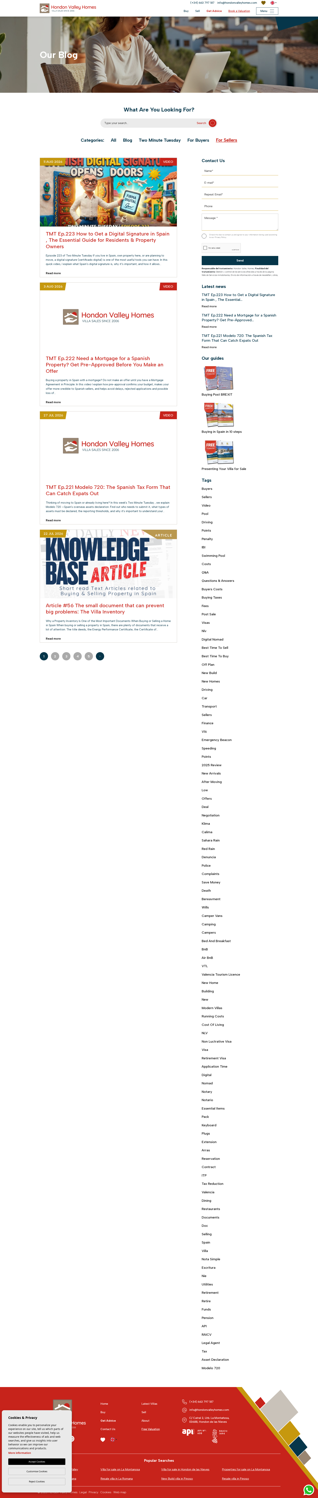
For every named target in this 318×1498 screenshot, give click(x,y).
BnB (205, 949)
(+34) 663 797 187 (202, 2)
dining (206, 1201)
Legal (83, 1492)
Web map (119, 1492)
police (206, 866)
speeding (209, 748)
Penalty (207, 539)
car (204, 698)
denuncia (209, 857)
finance (207, 723)
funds (206, 1309)
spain (206, 1242)
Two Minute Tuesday (160, 140)
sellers (207, 715)
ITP (204, 1175)
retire (206, 1301)
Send (240, 260)
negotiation (211, 815)
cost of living (213, 1025)
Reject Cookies (37, 1481)
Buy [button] (186, 11)
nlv (204, 631)
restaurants (211, 1209)
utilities (207, 1284)
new (205, 1000)
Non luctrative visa (217, 1041)
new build (209, 673)
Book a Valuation (239, 11)
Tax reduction (212, 1184)
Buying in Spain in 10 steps (222, 432)
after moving (212, 782)
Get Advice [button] (214, 11)
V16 (204, 732)
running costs (213, 1016)
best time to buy (215, 656)
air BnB (207, 958)
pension (207, 1318)
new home (210, 983)
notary (207, 1092)
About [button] (145, 1420)
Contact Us (107, 1429)
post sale (209, 614)
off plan (208, 665)
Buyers (207, 489)
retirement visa (214, 1058)
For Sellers (226, 140)
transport (209, 706)
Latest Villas (149, 1403)
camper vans (212, 916)
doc (205, 1226)
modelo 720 (211, 1368)
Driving (207, 522)
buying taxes (212, 597)
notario (207, 1100)
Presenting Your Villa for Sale (224, 469)
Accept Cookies (37, 1461)
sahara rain (211, 840)
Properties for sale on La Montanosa (246, 1469)
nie (204, 1276)
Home (104, 1403)
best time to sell (215, 648)
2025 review (212, 765)
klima (206, 824)
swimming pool (213, 556)
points (206, 757)
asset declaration (215, 1360)
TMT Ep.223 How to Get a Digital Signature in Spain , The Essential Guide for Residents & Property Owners (107, 240)
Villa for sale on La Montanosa (120, 1469)
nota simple (211, 1259)
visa (205, 1050)
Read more (57, 273)
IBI (203, 547)
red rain (208, 849)
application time (214, 1066)
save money (211, 882)
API (204, 1326)
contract (209, 1167)
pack (205, 1117)
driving (207, 690)
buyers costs (212, 589)
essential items (213, 1108)
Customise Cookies (36, 1471)
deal (205, 807)
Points (206, 530)
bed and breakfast (216, 941)
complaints (210, 874)
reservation (211, 1159)
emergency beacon (217, 740)
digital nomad (212, 639)
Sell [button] (197, 11)
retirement (210, 1293)
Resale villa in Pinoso (235, 1478)
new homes (211, 681)
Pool (205, 514)
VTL (205, 966)
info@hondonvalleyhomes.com (237, 2)
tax (204, 1351)
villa (205, 1251)
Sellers (207, 497)
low (205, 790)
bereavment (211, 899)
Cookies (105, 1492)
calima (207, 832)
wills (205, 907)
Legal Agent (211, 1343)
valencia (208, 1192)
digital (206, 1075)
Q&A (205, 572)
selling (207, 1234)
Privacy (93, 1492)
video (206, 505)
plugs (206, 1133)
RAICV (206, 1335)
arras (206, 1150)
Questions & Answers (218, 581)
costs (206, 564)
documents (210, 1217)
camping (209, 924)
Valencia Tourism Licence (221, 974)
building (208, 991)
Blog (127, 140)
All (113, 140)
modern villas (212, 1008)
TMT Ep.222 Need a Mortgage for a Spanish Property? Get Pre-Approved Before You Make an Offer (104, 364)
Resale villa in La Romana (116, 1478)
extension (209, 1142)
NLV (205, 1033)
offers (207, 799)
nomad (207, 1083)
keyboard (209, 1125)
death (206, 891)
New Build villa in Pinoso (177, 1478)
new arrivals (211, 773)
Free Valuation (151, 1429)
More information (19, 1453)
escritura (208, 1268)
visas (206, 623)
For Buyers (198, 140)
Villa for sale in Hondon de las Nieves (185, 1469)
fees (205, 606)
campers (209, 933)
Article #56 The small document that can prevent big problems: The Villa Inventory (105, 608)
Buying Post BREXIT (217, 394)
